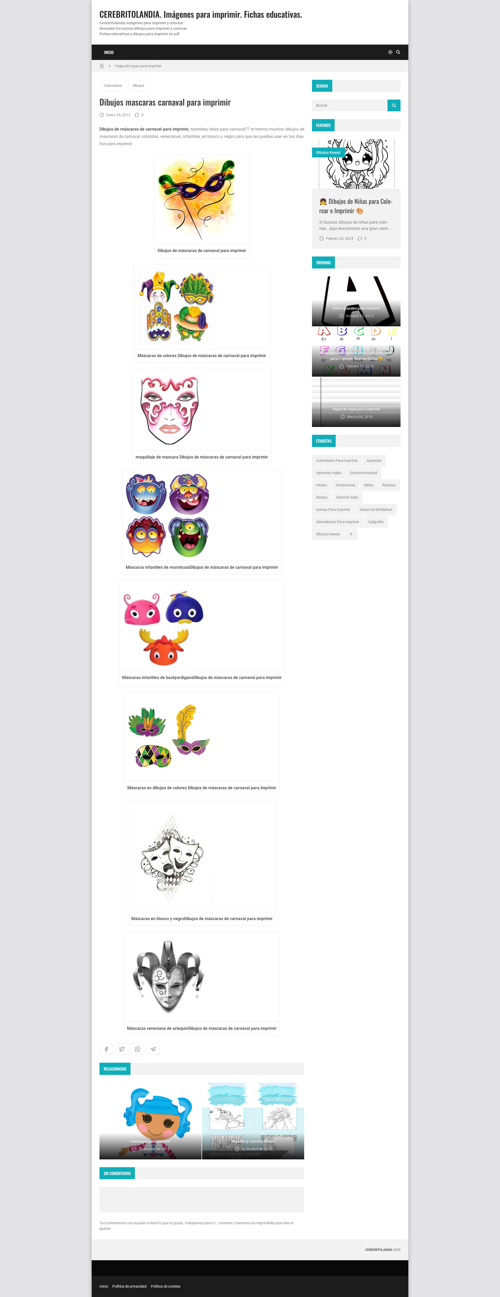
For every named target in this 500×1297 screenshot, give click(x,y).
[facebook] (106, 1049)
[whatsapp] (137, 1049)
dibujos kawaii (328, 152)
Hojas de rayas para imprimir (138, 66)
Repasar (389, 485)
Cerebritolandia (378, 1250)
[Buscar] (398, 52)
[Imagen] (356, 164)
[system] (390, 52)
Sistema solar (347, 497)
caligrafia (376, 522)
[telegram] (153, 1049)
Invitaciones (345, 485)
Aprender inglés (328, 473)
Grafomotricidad (363, 473)
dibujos (138, 85)
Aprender (374, 460)
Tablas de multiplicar (375, 509)
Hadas (321, 485)
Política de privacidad (129, 1286)
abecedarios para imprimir (337, 522)
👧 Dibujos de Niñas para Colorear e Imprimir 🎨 (355, 205)
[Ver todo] (351, 534)
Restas (321, 497)
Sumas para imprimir (333, 509)
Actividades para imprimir (337, 460)
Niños (368, 485)
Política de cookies (165, 1286)
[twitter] (122, 1049)
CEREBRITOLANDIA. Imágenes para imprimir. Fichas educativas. (200, 14)
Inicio (109, 52)
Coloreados (113, 85)
